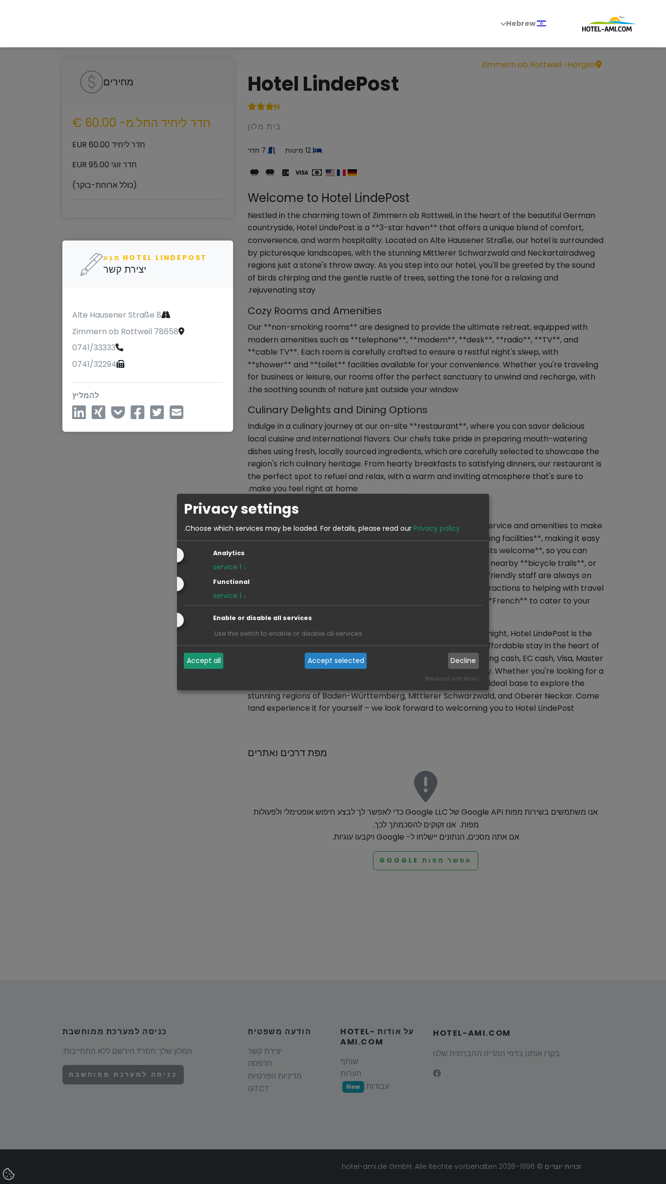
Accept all (204, 661)
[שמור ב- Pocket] (118, 415)
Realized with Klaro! (451, 678)
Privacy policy (436, 528)
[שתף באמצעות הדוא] (176, 415)
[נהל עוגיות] (10, 1174)
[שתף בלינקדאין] (79, 415)
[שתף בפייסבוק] (137, 415)
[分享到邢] (98, 415)
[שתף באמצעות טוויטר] (157, 415)
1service (230, 567)
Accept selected (336, 661)
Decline (463, 661)
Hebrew (521, 23)
